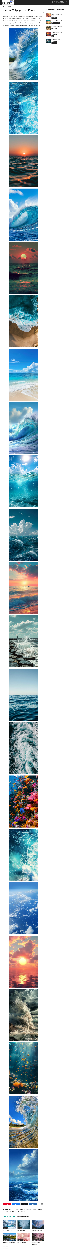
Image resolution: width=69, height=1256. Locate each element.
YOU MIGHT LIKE (9, 1216)
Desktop (6, 1240)
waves (23, 1211)
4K (52, 36)
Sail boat (11, 1211)
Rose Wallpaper (22, 1242)
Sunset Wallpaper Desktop (58, 21)
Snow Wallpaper (7, 1230)
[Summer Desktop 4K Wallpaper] (48, 34)
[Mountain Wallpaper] (38, 1224)
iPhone (16, 1209)
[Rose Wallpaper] (24, 1237)
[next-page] (7, 1248)
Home (4, 7)
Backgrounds (55, 22)
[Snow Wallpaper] (9, 1224)
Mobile (34, 1209)
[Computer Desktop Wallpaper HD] (48, 41)
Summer (54, 28)
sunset (17, 1211)
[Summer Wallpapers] (48, 28)
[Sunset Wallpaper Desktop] (48, 22)
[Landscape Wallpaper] (9, 1237)
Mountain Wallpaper (37, 1230)
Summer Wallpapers (56, 26)
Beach (10, 1209)
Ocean (6, 1211)
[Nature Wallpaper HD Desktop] (48, 15)
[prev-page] (4, 1248)
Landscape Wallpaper (9, 1242)
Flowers (20, 1240)
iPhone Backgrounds (25, 1209)
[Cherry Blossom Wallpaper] (38, 1237)
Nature (40, 1209)
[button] (59, 2)
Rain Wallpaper (21, 1230)
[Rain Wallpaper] (24, 1224)
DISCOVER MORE (23, 1216)
